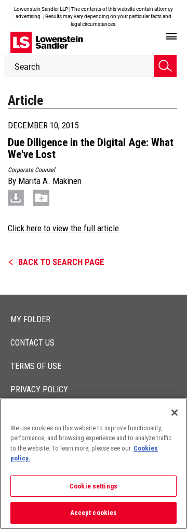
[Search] (165, 66)
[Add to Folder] (41, 197)
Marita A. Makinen (50, 181)
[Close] (174, 412)
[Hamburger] (171, 37)
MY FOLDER (30, 319)
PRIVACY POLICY (39, 389)
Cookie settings (93, 486)
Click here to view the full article (63, 228)
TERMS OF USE (35, 366)
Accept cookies (93, 513)
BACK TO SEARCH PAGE (61, 262)
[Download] (16, 197)
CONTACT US (32, 343)
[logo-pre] (46, 42)
